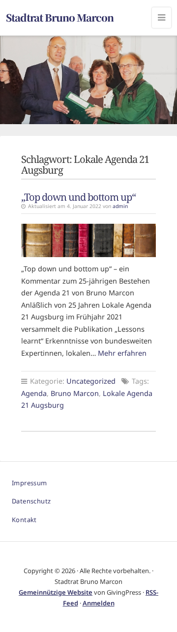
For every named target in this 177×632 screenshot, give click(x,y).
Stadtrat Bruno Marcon (60, 17)
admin (120, 206)
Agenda (34, 393)
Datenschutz (31, 501)
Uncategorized (91, 381)
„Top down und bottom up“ (78, 197)
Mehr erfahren (122, 353)
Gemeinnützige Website (55, 592)
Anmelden (99, 603)
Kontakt (24, 519)
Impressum (29, 482)
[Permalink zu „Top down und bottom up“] (88, 240)
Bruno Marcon (75, 393)
